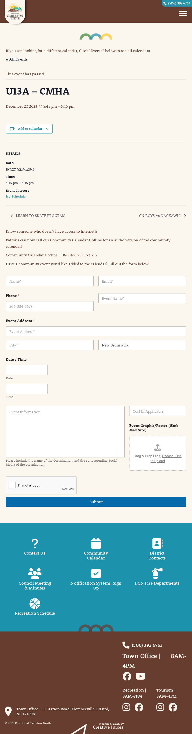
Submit (96, 501)
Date (9, 378)
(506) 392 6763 (179, 3)
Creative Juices (108, 727)
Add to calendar (30, 128)
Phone (12, 295)
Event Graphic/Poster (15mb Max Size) (153, 427)
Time (9, 397)
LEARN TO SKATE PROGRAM (40, 215)
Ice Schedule (16, 196)
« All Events (17, 59)
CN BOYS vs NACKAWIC (160, 215)
